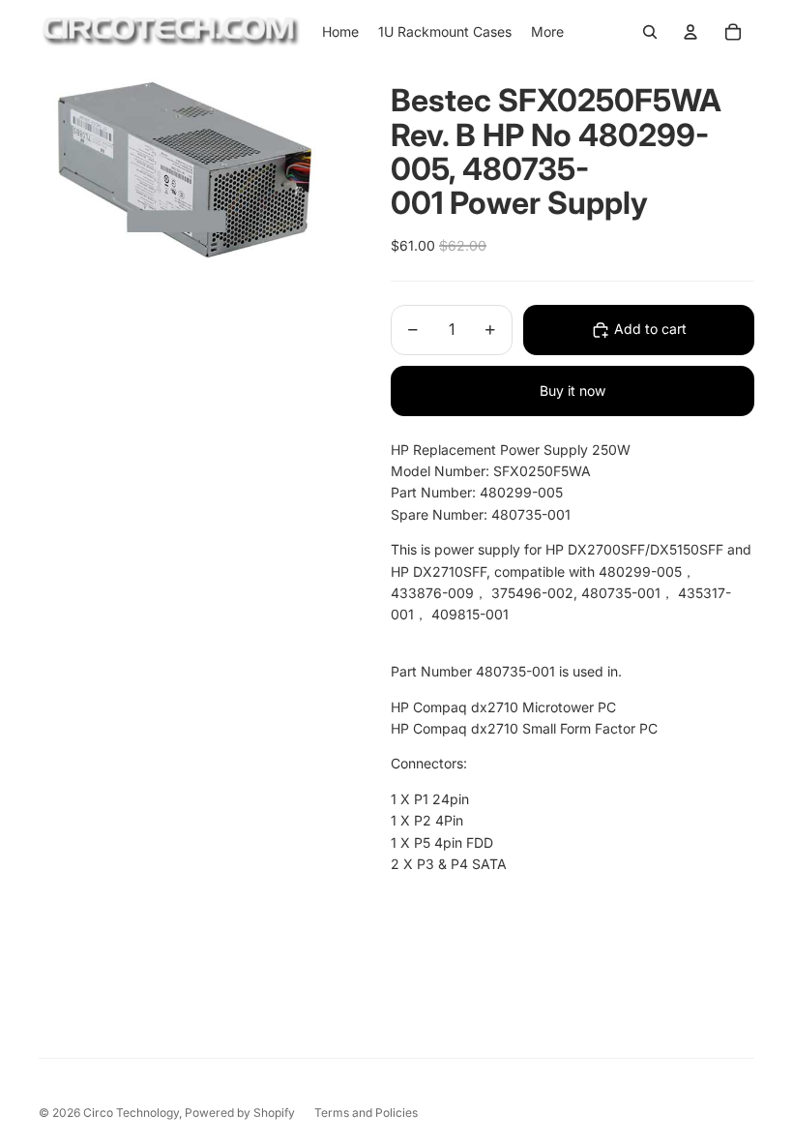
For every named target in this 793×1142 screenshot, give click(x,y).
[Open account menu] (690, 32)
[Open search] (650, 32)
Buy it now (572, 390)
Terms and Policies (366, 1112)
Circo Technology (131, 1112)
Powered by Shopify (240, 1112)
